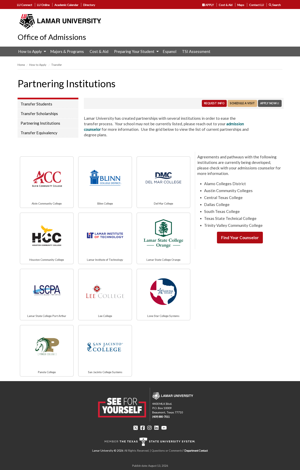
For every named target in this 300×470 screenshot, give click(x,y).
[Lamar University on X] (136, 428)
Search (276, 5)
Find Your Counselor (240, 237)
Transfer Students (36, 104)
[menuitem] (31, 51)
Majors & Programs (67, 51)
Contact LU (256, 5)
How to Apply (30, 51)
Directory (89, 5)
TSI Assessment (196, 51)
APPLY (209, 5)
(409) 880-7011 (161, 416)
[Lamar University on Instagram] (149, 428)
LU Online (43, 5)
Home (21, 64)
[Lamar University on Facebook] (143, 428)
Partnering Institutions (40, 123)
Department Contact (196, 450)
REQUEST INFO (214, 103)
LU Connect (24, 5)
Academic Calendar (66, 5)
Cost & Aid (225, 5)
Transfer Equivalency (39, 132)
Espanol (169, 51)
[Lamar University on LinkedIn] (156, 428)
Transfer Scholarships (39, 113)
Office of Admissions (52, 36)
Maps (240, 5)
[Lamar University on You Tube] (164, 428)
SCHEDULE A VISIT (242, 103)
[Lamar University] (60, 21)
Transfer (56, 64)
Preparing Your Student (134, 51)
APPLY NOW (268, 103)
